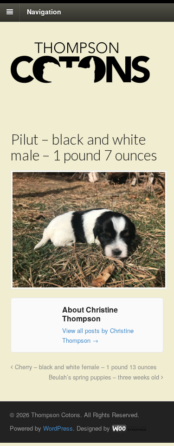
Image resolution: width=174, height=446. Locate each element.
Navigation (44, 11)
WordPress (58, 428)
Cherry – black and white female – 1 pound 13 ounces (84, 367)
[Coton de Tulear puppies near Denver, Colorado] (80, 78)
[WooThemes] (129, 428)
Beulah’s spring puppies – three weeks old (105, 377)
